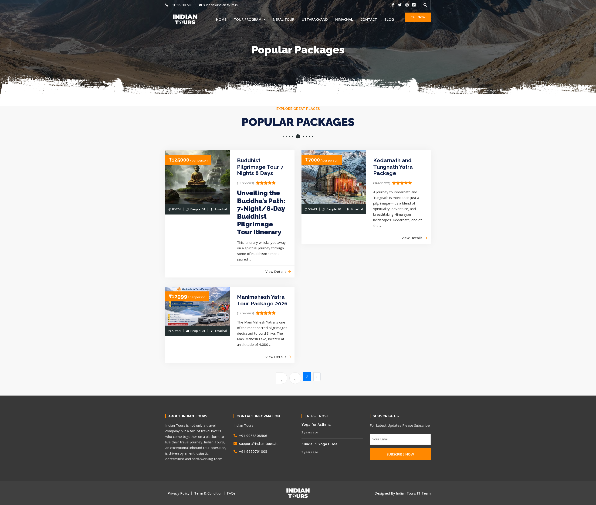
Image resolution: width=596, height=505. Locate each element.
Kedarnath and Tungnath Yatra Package (393, 166)
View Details (275, 271)
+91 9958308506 (180, 5)
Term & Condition (208, 493)
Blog (389, 19)
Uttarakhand (315, 19)
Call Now (417, 17)
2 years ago (309, 432)
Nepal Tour (283, 19)
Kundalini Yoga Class (319, 444)
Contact (368, 19)
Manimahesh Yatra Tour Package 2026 (262, 300)
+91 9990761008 (252, 451)
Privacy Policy (179, 493)
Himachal (344, 19)
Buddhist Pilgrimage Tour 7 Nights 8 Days (260, 166)
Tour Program (247, 19)
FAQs (231, 493)
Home (221, 19)
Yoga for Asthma (316, 424)
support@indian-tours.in (220, 5)
